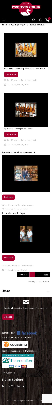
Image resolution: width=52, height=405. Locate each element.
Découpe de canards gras (14, 90)
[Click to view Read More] (29, 173)
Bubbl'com (41, 400)
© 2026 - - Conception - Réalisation (22, 400)
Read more (8, 197)
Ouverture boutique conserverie (18, 152)
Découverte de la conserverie (24, 80)
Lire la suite (11, 74)
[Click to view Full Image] (22, 173)
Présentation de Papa (13, 213)
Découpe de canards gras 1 (15, 30)
